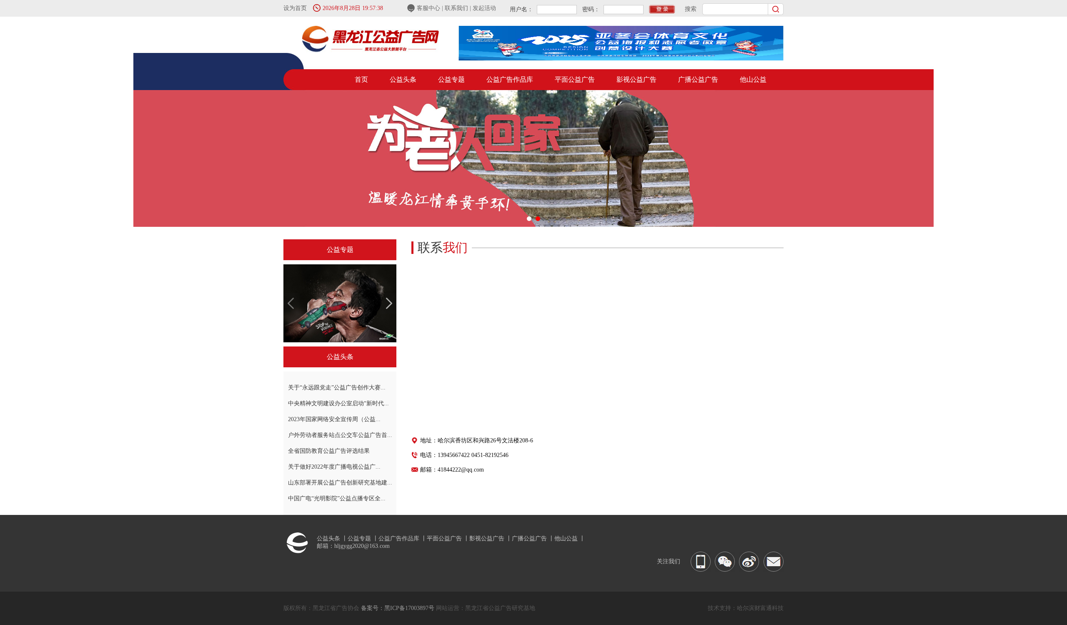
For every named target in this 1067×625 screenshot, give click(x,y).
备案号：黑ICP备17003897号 (397, 608)
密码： (591, 9)
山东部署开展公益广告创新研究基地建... (340, 482)
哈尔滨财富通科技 (760, 608)
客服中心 (429, 8)
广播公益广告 (698, 79)
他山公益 (753, 79)
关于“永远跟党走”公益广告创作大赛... (337, 387)
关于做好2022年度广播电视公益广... (334, 467)
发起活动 (484, 8)
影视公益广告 (636, 79)
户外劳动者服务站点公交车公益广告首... (340, 435)
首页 (361, 79)
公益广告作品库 (509, 79)
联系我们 (457, 8)
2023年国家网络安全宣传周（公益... (334, 419)
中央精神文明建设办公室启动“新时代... (338, 403)
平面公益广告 (575, 79)
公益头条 (403, 79)
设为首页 (295, 8)
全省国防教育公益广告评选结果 (329, 451)
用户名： (521, 9)
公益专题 (451, 79)
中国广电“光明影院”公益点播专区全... (337, 498)
